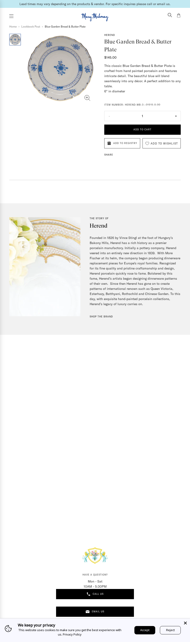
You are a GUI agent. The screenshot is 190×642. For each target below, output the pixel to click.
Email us (98, 611)
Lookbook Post (30, 26)
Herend (109, 35)
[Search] (170, 15)
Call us (98, 593)
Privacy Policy (72, 634)
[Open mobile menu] (11, 16)
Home (13, 26)
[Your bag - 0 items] (179, 16)
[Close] (185, 623)
